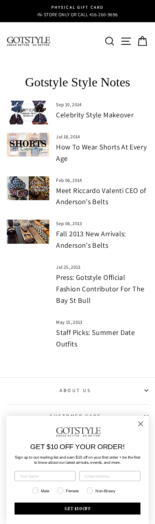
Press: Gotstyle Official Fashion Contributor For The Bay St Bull (100, 289)
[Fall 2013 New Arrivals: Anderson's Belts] (28, 231)
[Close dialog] (140, 423)
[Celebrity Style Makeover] (28, 112)
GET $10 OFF (77, 508)
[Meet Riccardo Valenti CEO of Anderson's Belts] (28, 188)
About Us (75, 390)
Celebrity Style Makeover (95, 114)
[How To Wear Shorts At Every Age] (28, 145)
